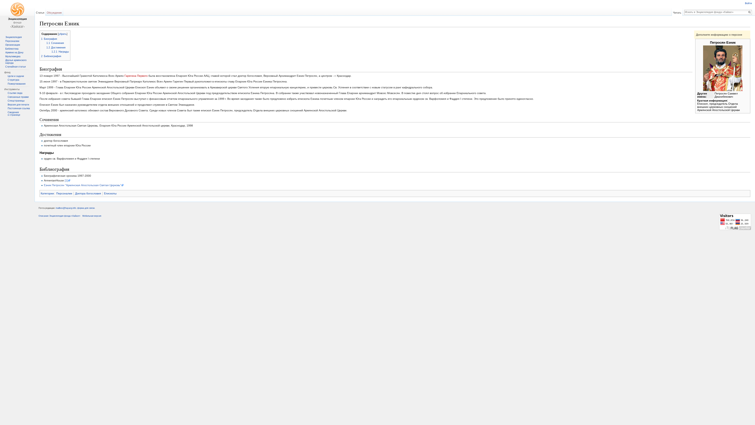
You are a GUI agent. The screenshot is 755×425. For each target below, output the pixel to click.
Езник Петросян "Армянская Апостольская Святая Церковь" (82, 185)
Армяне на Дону (14, 52)
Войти (748, 3)
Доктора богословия (88, 193)
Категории (47, 193)
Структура (13, 80)
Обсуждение (54, 12)
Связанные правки (18, 97)
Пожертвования (17, 83)
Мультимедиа (12, 56)
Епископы (110, 193)
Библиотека (11, 48)
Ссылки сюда (15, 93)
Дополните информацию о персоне (719, 34)
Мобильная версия (91, 216)
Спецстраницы (16, 100)
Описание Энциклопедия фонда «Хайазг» (59, 216)
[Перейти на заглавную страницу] (17, 15)
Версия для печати (18, 104)
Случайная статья (15, 66)
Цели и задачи (16, 76)
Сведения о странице (14, 113)
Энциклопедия (13, 37)
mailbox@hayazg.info (66, 208)
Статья (40, 12)
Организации (12, 44)
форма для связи (86, 208)
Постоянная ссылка (19, 108)
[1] (66, 180)
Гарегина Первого (136, 75)
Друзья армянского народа (16, 61)
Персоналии (64, 193)
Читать (677, 12)
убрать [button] (63, 34)
